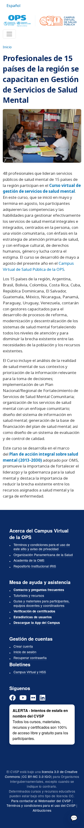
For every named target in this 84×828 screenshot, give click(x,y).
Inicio (7, 47)
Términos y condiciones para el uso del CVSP (41, 805)
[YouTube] (23, 697)
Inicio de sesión (25, 651)
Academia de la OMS (29, 560)
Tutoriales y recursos (29, 595)
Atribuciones (42, 810)
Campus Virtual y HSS (30, 672)
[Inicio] (40, 20)
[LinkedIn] (42, 697)
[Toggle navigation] (9, 34)
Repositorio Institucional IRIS (35, 566)
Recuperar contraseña (30, 657)
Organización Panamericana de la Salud (43, 554)
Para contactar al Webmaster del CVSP (41, 800)
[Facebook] (12, 697)
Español (14, 5)
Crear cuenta (23, 646)
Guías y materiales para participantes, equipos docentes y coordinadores (42, 603)
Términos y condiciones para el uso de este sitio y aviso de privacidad (42, 546)
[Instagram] (33, 697)
